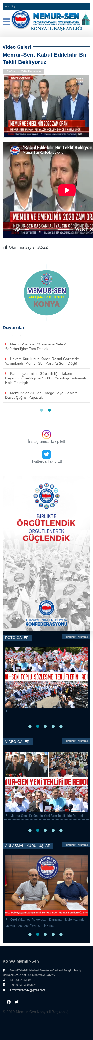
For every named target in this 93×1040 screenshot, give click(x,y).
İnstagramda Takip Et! (46, 441)
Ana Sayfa (11, 6)
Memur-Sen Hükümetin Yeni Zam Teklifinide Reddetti (47, 816)
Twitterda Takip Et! (46, 461)
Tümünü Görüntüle (76, 636)
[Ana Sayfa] (46, 21)
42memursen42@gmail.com (27, 990)
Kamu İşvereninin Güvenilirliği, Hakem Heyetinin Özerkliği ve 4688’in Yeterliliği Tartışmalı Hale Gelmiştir (45, 378)
